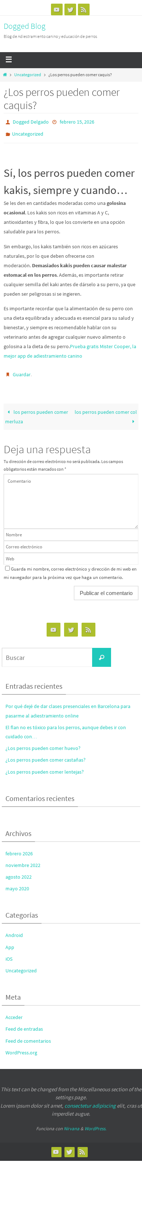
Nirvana (71, 1123)
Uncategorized (27, 74)
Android (14, 930)
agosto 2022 (18, 871)
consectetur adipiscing (90, 1100)
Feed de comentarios (28, 1036)
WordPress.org (21, 1047)
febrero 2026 (19, 848)
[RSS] (84, 9)
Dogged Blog (25, 26)
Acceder (14, 1012)
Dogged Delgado (31, 121)
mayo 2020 (17, 883)
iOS (8, 953)
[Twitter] (70, 9)
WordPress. (95, 1123)
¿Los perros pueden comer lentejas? (44, 766)
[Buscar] (101, 652)
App (9, 942)
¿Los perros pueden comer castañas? (45, 755)
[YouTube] (57, 9)
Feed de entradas (24, 1024)
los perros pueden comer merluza (36, 412)
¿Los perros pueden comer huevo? (42, 743)
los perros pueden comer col (106, 407)
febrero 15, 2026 (77, 121)
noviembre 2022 (22, 860)
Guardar (22, 370)
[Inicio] (5, 74)
